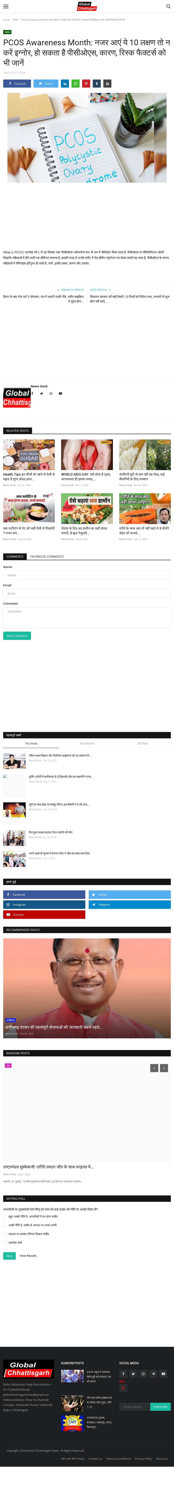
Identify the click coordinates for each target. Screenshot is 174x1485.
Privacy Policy (143, 1459)
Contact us (95, 1459)
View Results (28, 1256)
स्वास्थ (15, 19)
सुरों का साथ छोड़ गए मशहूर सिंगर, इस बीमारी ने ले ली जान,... (59, 804)
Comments (15, 556)
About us (162, 1459)
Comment (10, 603)
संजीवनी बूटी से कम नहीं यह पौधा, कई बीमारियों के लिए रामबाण (141, 476)
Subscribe (160, 1407)
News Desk (39, 386)
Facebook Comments (47, 556)
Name (7, 567)
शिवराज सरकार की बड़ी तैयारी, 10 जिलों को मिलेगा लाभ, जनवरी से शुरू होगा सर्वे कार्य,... (130, 299)
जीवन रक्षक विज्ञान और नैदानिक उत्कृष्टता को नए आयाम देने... (60, 755)
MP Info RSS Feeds (72, 1459)
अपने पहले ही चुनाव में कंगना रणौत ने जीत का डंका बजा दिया (59, 853)
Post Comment (17, 636)
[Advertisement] (87, 220)
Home (6, 19)
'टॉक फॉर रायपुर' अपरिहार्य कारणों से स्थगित (36, 1167)
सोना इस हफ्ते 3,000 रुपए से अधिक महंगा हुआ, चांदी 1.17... (99, 1402)
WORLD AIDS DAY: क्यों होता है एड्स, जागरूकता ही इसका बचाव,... (86, 476)
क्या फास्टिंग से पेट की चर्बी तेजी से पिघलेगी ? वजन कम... (29, 530)
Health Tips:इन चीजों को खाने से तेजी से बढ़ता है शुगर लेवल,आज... (29, 476)
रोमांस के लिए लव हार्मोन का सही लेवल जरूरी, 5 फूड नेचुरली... (84, 530)
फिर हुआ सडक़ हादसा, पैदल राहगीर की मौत (50, 832)
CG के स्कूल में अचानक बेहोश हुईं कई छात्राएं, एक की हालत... (99, 1376)
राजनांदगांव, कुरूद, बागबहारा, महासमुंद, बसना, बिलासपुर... (99, 1422)
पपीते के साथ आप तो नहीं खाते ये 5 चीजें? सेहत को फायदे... (144, 530)
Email (7, 585)
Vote (9, 1256)
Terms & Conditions (118, 1459)
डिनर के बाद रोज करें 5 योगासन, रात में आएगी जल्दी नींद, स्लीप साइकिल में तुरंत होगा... (43, 299)
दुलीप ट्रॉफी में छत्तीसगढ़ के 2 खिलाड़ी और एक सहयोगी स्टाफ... (61, 776)
